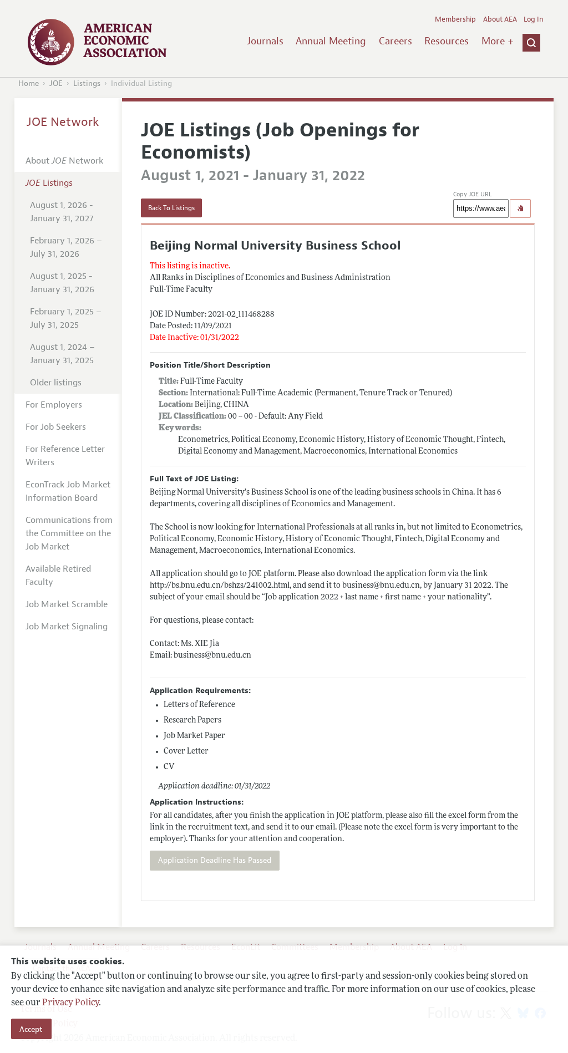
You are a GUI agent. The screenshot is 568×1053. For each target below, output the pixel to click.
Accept (31, 1029)
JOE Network (63, 122)
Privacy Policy (70, 1003)
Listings (86, 83)
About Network (64, 160)
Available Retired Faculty (58, 575)
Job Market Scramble (67, 604)
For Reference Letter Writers (65, 456)
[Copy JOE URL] (520, 208)
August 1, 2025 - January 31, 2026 (62, 283)
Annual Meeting (331, 41)
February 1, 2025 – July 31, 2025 (66, 318)
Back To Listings (171, 208)
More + (497, 41)
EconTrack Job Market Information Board (68, 491)
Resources (446, 41)
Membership (455, 19)
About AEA (500, 19)
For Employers (54, 404)
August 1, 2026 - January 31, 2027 (61, 212)
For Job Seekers (56, 427)
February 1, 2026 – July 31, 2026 (66, 247)
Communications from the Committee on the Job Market (69, 533)
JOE (56, 83)
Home (28, 83)
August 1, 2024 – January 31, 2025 (62, 354)
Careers (395, 41)
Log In (533, 19)
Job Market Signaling (67, 626)
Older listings (56, 382)
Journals (265, 41)
